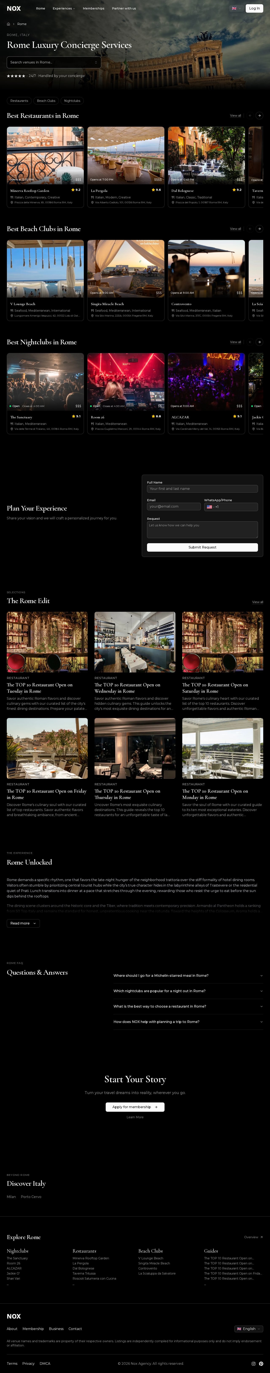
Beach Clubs (46, 101)
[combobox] (236, 8)
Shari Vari (13, 1278)
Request (153, 519)
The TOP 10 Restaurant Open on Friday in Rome (233, 1274)
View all (235, 115)
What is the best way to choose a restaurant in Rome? (159, 1006)
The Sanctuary (17, 1258)
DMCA (45, 1364)
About (12, 1329)
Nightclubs (72, 101)
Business (56, 1329)
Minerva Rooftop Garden (91, 1258)
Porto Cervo (31, 1197)
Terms (12, 1364)
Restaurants (19, 101)
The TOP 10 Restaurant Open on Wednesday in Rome (228, 1263)
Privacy (28, 1364)
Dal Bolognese (83, 1268)
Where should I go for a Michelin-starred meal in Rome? (161, 976)
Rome (40, 8)
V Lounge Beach (150, 1258)
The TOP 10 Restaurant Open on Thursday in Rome (228, 1279)
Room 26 (13, 1263)
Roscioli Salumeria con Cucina (94, 1278)
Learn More (135, 1117)
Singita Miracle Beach (154, 1263)
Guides (211, 1251)
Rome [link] (22, 24)
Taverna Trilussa (84, 1273)
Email (151, 500)
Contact (75, 1329)
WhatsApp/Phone (218, 500)
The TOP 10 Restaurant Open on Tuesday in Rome (228, 1258)
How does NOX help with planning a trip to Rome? (156, 1022)
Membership (33, 1329)
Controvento (147, 1268)
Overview (251, 1237)
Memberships (93, 8)
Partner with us (124, 8)
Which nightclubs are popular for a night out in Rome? (159, 991)
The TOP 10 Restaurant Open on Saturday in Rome (228, 1269)
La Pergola (81, 1263)
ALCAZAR (14, 1268)
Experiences (62, 8)
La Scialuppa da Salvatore (157, 1273)
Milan (11, 1197)
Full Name (154, 482)
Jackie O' (13, 1273)
